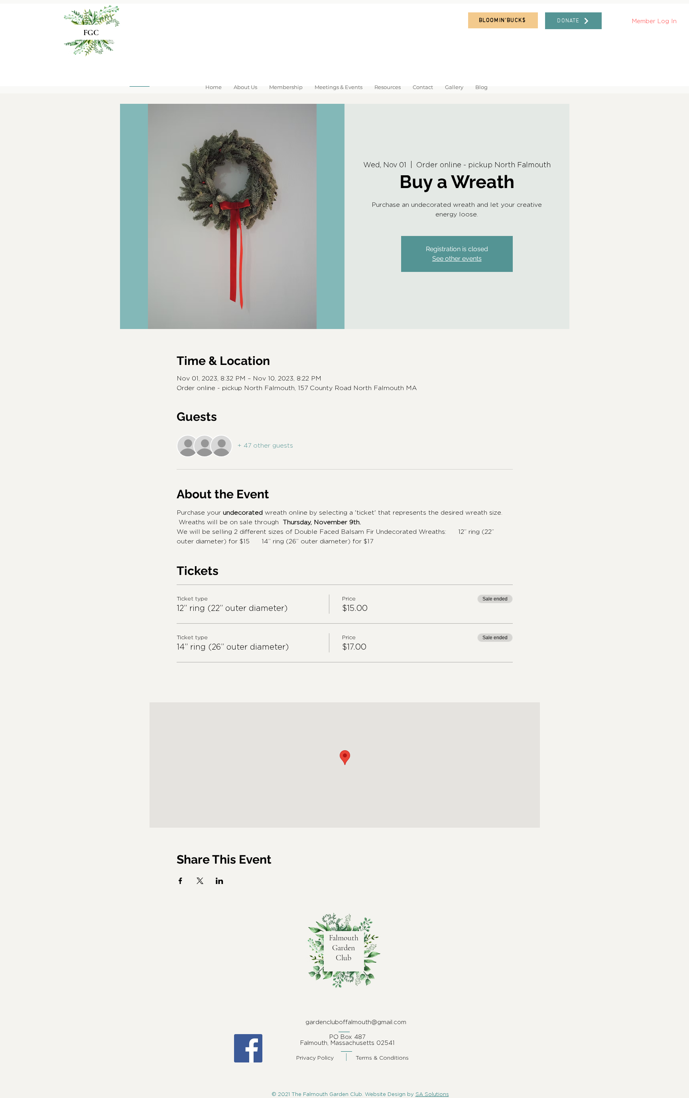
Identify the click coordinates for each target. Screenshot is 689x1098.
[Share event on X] (200, 881)
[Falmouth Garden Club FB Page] (248, 1048)
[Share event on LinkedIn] (219, 881)
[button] (245, 87)
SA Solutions (432, 1094)
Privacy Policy (315, 1057)
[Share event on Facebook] (180, 881)
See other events (457, 258)
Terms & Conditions (382, 1057)
